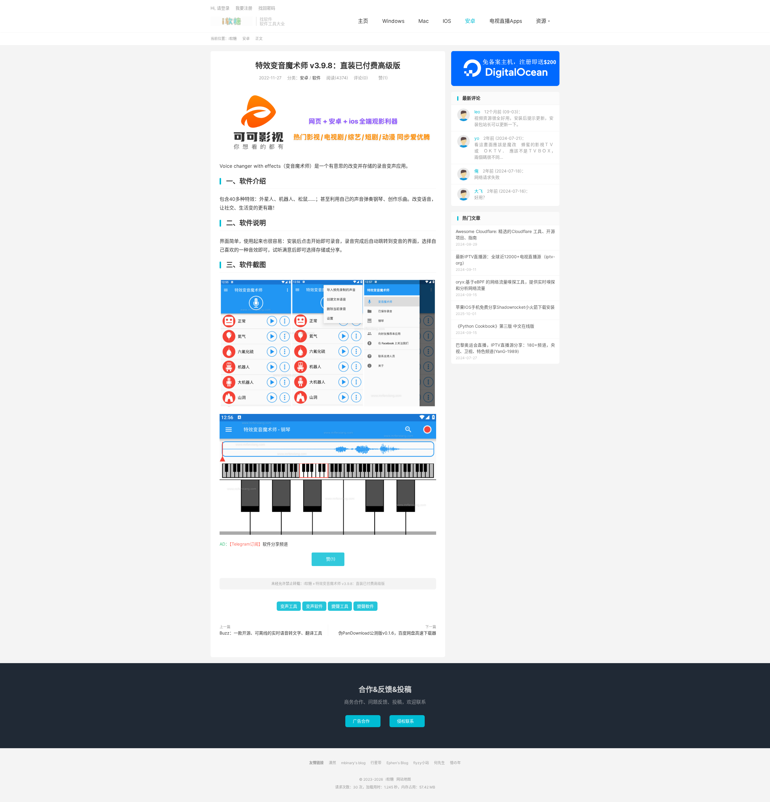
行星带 (376, 763)
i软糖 (232, 21)
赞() (381, 77)
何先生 (439, 763)
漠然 (332, 763)
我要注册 (244, 8)
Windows (393, 21)
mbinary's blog (353, 763)
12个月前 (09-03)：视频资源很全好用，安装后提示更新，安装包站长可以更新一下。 (513, 118)
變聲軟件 (365, 606)
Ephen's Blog (397, 763)
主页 (363, 21)
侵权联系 (407, 721)
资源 (541, 21)
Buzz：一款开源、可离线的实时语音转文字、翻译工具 (271, 632)
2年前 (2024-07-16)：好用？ (502, 194)
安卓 (470, 21)
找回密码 (266, 8)
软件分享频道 (275, 543)
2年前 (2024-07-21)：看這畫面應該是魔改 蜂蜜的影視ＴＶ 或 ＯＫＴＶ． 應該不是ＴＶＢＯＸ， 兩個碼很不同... (516, 148)
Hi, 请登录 (220, 8)
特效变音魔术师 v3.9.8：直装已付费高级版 (327, 65)
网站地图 (403, 779)
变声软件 (314, 606)
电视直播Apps (505, 21)
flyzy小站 (421, 763)
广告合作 (363, 721)
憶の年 (455, 763)
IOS (447, 21)
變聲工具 (339, 606)
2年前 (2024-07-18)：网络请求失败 (500, 174)
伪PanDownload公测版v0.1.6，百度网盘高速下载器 (387, 632)
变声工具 (288, 606)
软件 (316, 77)
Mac (423, 21)
